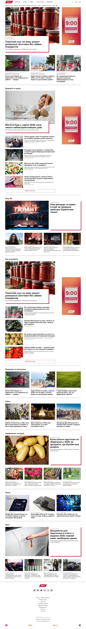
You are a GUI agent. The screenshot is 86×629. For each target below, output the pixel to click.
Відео (31, 2)
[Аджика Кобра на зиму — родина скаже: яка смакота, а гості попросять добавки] (14, 352)
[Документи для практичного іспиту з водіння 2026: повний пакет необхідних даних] (27, 541)
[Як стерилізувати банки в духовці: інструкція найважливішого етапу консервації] (69, 63)
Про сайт (43, 601)
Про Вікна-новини (43, 603)
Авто (57, 5)
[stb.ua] (6, 625)
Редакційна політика (43, 605)
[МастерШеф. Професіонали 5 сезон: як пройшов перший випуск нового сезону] (33, 239)
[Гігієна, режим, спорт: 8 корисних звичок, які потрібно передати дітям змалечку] (14, 142)
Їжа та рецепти (22, 5)
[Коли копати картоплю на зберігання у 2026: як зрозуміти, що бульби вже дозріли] (27, 450)
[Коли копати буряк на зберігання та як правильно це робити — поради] (17, 63)
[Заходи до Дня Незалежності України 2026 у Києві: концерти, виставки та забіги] (69, 412)
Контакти (43, 609)
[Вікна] (9, 2)
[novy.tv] (80, 625)
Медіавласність (43, 607)
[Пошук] (80, 2)
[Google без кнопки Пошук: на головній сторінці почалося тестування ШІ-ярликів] (17, 503)
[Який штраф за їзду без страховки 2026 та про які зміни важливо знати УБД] (53, 565)
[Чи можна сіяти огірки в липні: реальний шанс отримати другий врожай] (72, 474)
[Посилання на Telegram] (34, 590)
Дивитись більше (30, 190)
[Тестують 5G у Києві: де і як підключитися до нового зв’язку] (69, 503)
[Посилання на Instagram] (44, 590)
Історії (25, 2)
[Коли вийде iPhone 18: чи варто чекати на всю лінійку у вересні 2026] (43, 503)
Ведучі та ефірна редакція (43, 597)
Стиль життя (40, 2)
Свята (39, 5)
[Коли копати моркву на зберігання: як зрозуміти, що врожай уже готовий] (14, 474)
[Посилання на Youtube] (41, 590)
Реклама (43, 611)
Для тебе (17, 2)
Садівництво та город (46, 5)
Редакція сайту (43, 599)
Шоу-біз (16, 5)
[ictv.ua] (55, 625)
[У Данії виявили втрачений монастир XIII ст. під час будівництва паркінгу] (69, 380)
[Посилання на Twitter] (48, 590)
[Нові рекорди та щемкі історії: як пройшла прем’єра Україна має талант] (27, 215)
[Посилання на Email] (51, 590)
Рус (77, 2)
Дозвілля (49, 2)
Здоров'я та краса (9, 5)
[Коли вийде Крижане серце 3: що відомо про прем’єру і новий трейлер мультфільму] (72, 239)
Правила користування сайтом (43, 619)
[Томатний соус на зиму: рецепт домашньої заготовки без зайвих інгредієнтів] (32, 25)
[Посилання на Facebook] (38, 590)
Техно (53, 5)
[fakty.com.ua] (30, 625)
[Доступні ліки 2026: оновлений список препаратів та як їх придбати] (14, 168)
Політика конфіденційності (43, 621)
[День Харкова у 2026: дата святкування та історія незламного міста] (43, 412)
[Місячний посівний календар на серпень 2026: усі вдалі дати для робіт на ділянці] (53, 474)
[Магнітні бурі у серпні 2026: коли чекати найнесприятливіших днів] (30, 107)
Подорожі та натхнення (31, 5)
